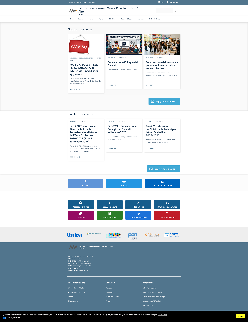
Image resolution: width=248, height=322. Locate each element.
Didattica (112, 19)
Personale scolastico (85, 58)
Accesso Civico (148, 305)
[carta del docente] (171, 235)
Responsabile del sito (112, 296)
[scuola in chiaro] (94, 234)
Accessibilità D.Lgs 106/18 (76, 292)
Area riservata (173, 2)
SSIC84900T (76, 261)
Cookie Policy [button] (162, 315)
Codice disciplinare (155, 19)
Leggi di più (74, 90)
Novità (101, 19)
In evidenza (73, 58)
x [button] (246, 312)
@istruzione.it (84, 261)
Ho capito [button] (241, 316)
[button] (4, 318)
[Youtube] (132, 14)
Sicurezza (109, 288)
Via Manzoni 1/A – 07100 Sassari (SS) (80, 256)
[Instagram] (142, 8)
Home (72, 19)
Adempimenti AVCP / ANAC (152, 301)
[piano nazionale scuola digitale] (113, 235)
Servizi (91, 19)
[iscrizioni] (74, 235)
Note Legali (109, 292)
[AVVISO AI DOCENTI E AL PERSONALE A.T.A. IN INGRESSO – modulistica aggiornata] (79, 44)
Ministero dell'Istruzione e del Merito (82, 2)
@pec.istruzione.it (85, 263)
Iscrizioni (141, 19)
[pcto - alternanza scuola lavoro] (152, 234)
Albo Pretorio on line (149, 288)
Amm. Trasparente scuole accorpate (154, 296)
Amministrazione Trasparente (152, 292)
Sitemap (71, 296)
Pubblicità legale (126, 19)
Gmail (162, 2)
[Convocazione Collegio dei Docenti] (124, 44)
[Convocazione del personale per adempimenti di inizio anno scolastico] (162, 44)
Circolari (73, 122)
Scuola (80, 19)
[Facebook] (138, 8)
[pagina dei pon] (132, 236)
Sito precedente (73, 301)
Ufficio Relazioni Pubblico (76, 288)
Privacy (108, 301)
